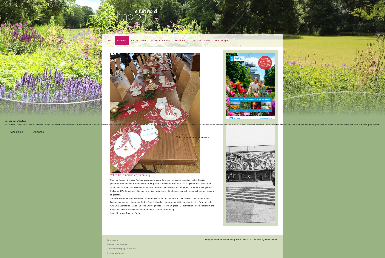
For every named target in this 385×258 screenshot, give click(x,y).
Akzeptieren (16, 132)
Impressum (204, 137)
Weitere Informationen (186, 137)
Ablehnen (38, 132)
